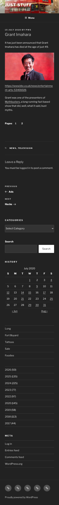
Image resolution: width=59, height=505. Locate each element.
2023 (8, 389)
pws (28, 30)
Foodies (9, 355)
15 (29, 292)
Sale (7, 348)
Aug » (44, 311)
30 (37, 305)
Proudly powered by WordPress (21, 497)
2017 (8, 423)
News (13, 148)
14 (22, 292)
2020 (8, 403)
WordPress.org (13, 463)
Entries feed (12, 450)
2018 (8, 416)
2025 (8, 376)
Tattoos (9, 342)
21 (22, 298)
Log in (8, 443)
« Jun (15, 311)
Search (9, 241)
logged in (25, 168)
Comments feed (14, 457)
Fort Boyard (11, 335)
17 (44, 292)
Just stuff (18, 4)
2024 (8, 383)
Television (25, 148)
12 (8, 292)
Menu (31, 17)
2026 (8, 369)
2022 (8, 396)
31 (44, 305)
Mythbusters (12, 101)
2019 (8, 409)
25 (51, 298)
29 (29, 305)
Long (8, 328)
